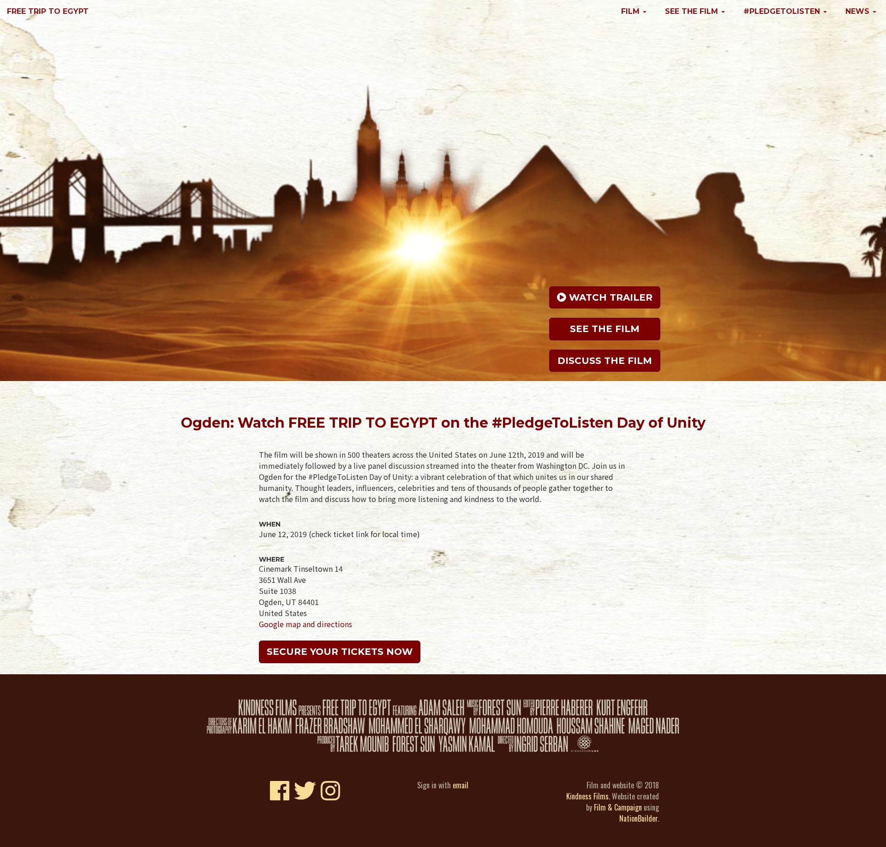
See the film (605, 328)
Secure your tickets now (340, 651)
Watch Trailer (609, 297)
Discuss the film (604, 360)
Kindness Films (587, 796)
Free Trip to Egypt (48, 11)
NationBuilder (638, 818)
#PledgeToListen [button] (782, 11)
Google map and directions (305, 623)
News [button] (858, 11)
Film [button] (631, 11)
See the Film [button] (692, 11)
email (460, 785)
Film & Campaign (618, 807)
